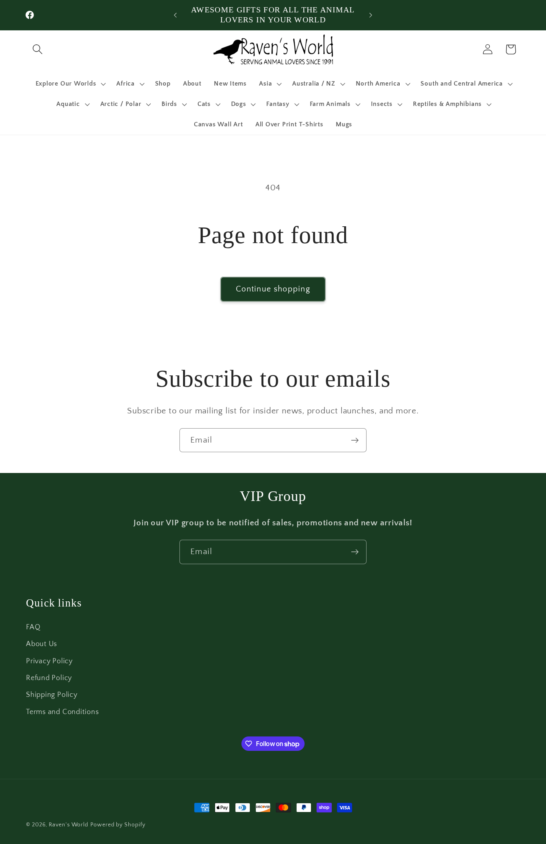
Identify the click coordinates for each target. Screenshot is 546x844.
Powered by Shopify (117, 825)
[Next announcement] (371, 15)
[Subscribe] (354, 440)
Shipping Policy (52, 695)
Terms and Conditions (62, 712)
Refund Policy (49, 678)
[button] (37, 49)
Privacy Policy (49, 661)
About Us (41, 644)
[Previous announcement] (175, 15)
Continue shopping (273, 289)
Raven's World (68, 825)
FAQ (33, 627)
